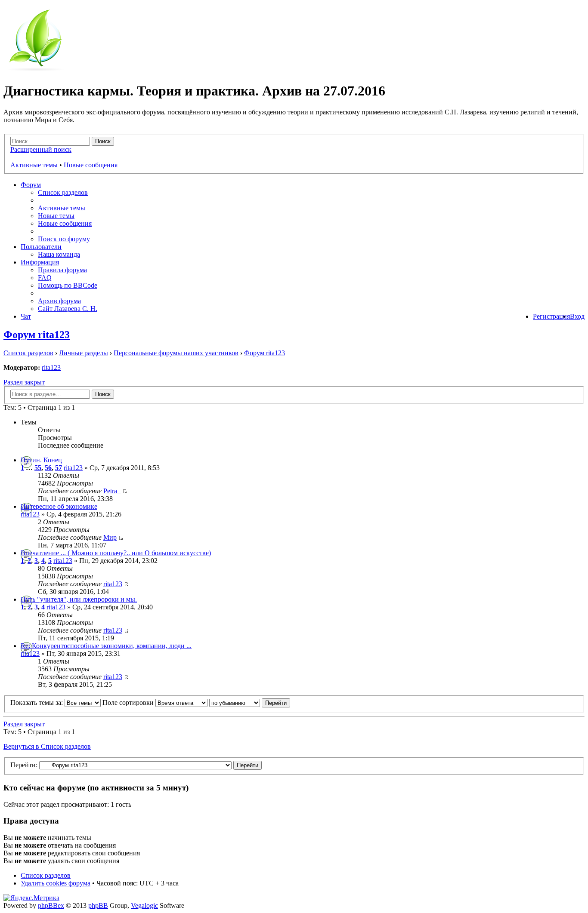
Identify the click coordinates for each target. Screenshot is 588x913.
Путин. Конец (41, 460)
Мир (110, 537)
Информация (40, 262)
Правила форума (62, 270)
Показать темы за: (37, 702)
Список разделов (63, 192)
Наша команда (59, 254)
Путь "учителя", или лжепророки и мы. (79, 599)
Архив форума (59, 300)
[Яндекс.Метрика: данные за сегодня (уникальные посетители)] (31, 898)
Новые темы (56, 215)
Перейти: (23, 765)
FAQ (45, 277)
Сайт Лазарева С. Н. (67, 308)
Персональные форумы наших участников (176, 353)
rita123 (51, 367)
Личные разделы (83, 353)
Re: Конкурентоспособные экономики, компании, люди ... (106, 645)
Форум (31, 184)
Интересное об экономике (59, 506)
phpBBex (51, 905)
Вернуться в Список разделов (47, 746)
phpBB (98, 905)
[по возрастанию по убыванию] (249, 702)
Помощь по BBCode (67, 285)
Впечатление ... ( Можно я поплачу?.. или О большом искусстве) (116, 552)
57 (58, 467)
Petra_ (112, 491)
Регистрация (551, 316)
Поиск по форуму (64, 239)
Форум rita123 (36, 334)
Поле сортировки (128, 702)
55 (37, 467)
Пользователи (41, 246)
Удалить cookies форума (55, 883)
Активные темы (34, 165)
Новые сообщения (91, 165)
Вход (577, 316)
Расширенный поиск (40, 149)
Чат (26, 316)
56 (48, 467)
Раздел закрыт (24, 382)
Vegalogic (144, 905)
